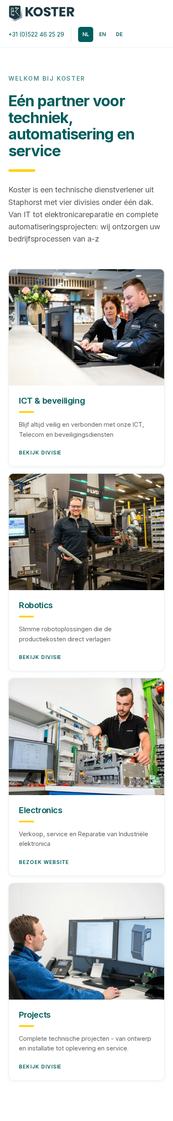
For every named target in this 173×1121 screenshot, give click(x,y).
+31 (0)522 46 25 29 (36, 34)
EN (102, 34)
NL (85, 34)
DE (119, 34)
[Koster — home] (41, 13)
